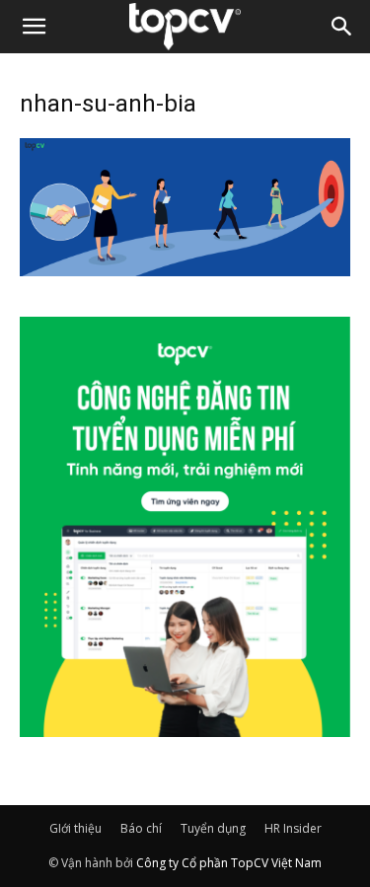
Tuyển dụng (213, 828)
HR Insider (293, 828)
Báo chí (141, 828)
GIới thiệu (75, 828)
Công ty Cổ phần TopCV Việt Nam (229, 862)
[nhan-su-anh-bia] (185, 270)
